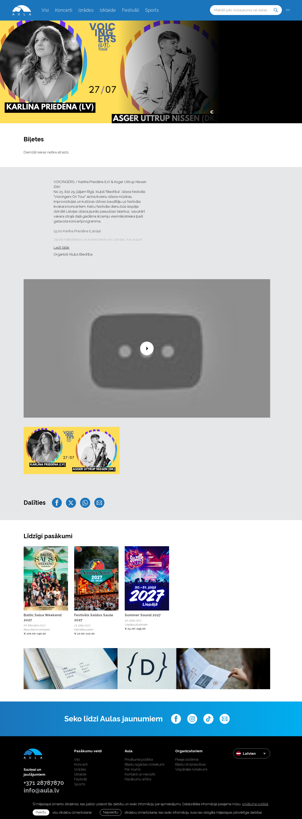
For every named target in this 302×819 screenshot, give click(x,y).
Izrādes (86, 10)
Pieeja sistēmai (186, 759)
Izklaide (108, 10)
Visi (45, 10)
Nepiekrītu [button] (110, 812)
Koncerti (63, 10)
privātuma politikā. (255, 804)
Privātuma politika (139, 759)
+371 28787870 (44, 782)
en (288, 10)
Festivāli (130, 10)
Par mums (133, 769)
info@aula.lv (41, 790)
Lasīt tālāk (61, 247)
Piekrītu (41, 812)
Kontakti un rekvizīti (140, 774)
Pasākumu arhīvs (138, 779)
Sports (152, 10)
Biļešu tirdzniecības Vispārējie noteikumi (191, 766)
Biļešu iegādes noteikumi (144, 764)
